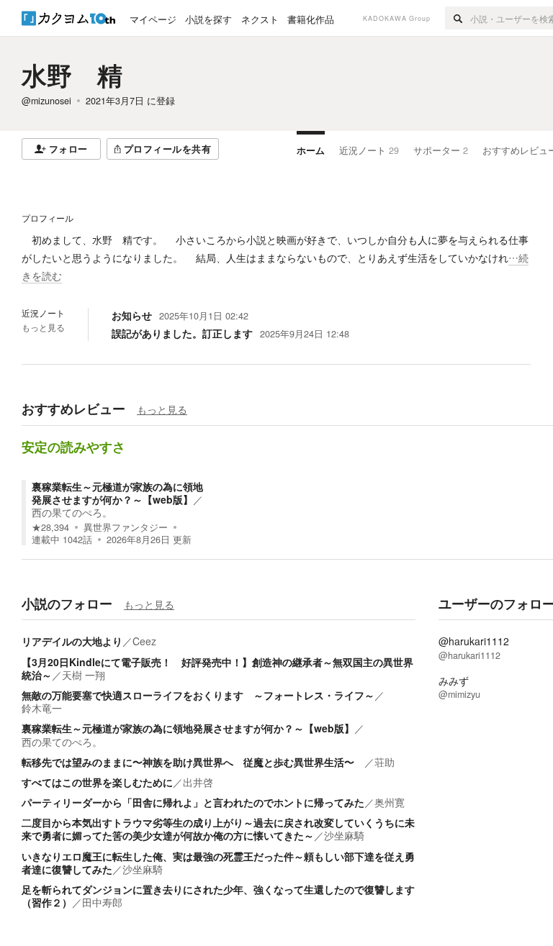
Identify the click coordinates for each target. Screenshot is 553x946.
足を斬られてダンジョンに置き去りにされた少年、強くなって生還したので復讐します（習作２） (218, 895)
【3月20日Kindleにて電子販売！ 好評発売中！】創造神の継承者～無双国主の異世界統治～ (217, 668)
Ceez (144, 641)
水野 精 (72, 75)
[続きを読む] (276, 258)
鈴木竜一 (42, 708)
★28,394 (50, 527)
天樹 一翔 (83, 675)
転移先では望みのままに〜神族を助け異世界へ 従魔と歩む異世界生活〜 (193, 762)
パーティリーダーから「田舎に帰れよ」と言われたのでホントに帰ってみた (193, 802)
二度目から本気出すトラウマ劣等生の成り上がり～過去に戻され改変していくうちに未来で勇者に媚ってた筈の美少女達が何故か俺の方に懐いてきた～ (218, 828)
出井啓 (198, 782)
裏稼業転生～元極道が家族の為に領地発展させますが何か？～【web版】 (117, 492)
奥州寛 (389, 802)
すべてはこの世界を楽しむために (97, 782)
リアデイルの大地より (72, 641)
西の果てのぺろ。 (72, 512)
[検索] (457, 17)
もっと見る (43, 327)
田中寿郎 (102, 902)
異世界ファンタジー (126, 527)
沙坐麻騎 (344, 835)
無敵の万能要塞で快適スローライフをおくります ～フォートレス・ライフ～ (198, 695)
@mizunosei (46, 100)
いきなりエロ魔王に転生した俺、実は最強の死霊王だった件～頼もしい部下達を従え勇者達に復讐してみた (218, 862)
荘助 (384, 762)
